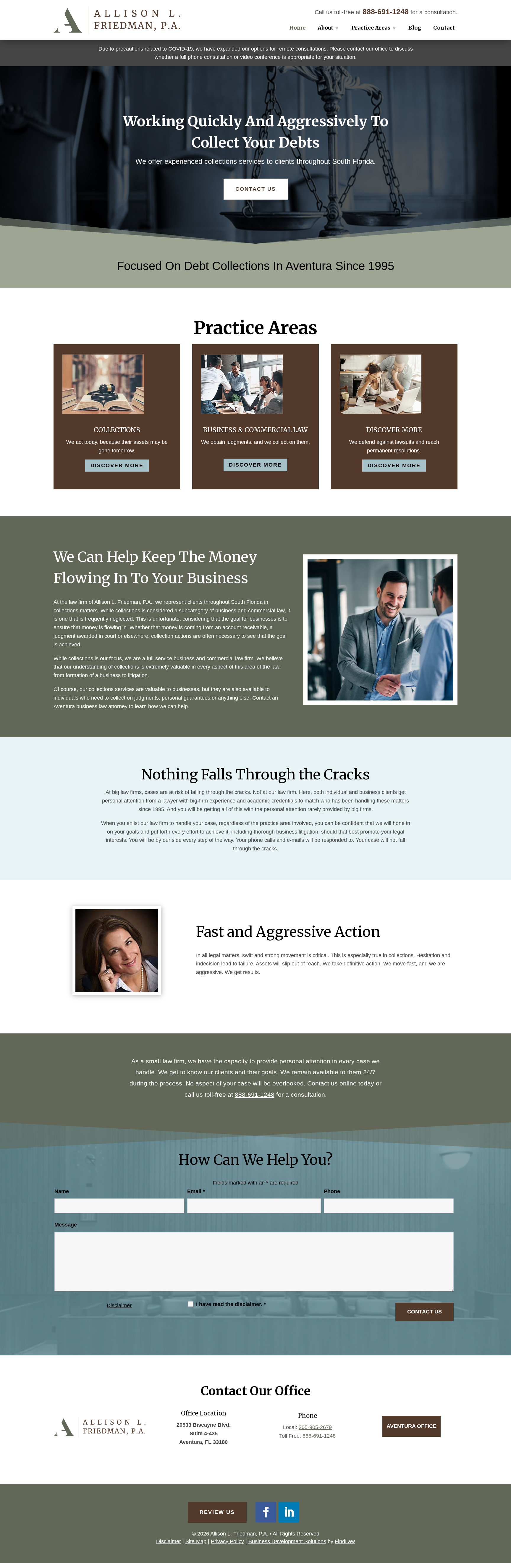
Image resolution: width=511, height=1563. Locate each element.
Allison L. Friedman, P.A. (239, 1534)
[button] (505, 1520)
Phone (332, 1191)
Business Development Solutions (287, 1541)
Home (297, 27)
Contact (444, 27)
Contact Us (255, 189)
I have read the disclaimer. (231, 1304)
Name (61, 1191)
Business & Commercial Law (255, 430)
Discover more (116, 465)
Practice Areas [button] (370, 27)
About (325, 27)
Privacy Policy (227, 1541)
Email (196, 1191)
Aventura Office (411, 1426)
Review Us (217, 1512)
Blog (414, 27)
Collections (117, 430)
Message (65, 1225)
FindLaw (345, 1541)
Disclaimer (119, 1305)
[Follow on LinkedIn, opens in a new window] (289, 1512)
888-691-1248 (386, 11)
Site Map (195, 1541)
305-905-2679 (315, 1427)
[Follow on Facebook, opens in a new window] (266, 1512)
